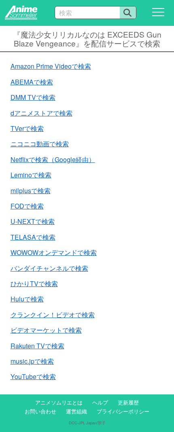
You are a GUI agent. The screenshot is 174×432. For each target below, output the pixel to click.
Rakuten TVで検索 (37, 345)
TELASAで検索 (33, 237)
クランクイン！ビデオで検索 (53, 314)
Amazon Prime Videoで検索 (51, 66)
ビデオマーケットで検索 (46, 330)
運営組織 (76, 411)
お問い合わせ (40, 411)
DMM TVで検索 (33, 97)
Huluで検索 (27, 298)
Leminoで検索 (31, 174)
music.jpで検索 (32, 361)
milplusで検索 (31, 190)
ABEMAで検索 (32, 81)
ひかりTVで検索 (34, 283)
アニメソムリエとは (59, 402)
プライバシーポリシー (123, 411)
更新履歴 (128, 402)
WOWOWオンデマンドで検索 (54, 252)
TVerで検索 (27, 128)
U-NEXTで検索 (33, 221)
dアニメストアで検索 (41, 113)
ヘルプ (100, 402)
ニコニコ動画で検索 (40, 143)
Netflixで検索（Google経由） (53, 159)
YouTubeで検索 (33, 376)
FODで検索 (27, 206)
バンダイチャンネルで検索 (49, 268)
